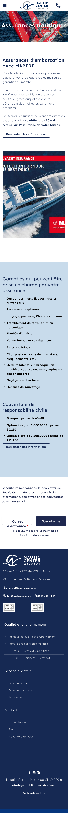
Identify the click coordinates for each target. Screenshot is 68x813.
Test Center (16, 697)
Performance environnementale (28, 643)
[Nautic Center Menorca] (34, 5)
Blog (11, 729)
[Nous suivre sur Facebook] (29, 773)
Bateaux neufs (18, 683)
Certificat (28, 650)
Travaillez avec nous (21, 736)
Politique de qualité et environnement (32, 636)
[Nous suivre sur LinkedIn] (38, 773)
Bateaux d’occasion (21, 690)
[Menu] (5, 5)
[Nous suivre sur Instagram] (34, 773)
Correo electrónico (17, 523)
